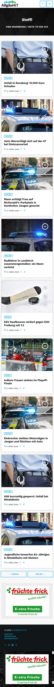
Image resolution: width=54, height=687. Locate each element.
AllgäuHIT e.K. (19, 630)
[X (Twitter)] (5, 645)
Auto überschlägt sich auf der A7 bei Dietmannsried (25, 142)
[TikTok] (9, 645)
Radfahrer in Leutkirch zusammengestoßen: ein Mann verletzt (24, 264)
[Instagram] (13, 645)
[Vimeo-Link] (9, 4)
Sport (8, 317)
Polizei (8, 78)
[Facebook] (16, 645)
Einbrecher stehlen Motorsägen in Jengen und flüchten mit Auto (26, 440)
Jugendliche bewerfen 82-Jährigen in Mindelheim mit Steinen (27, 556)
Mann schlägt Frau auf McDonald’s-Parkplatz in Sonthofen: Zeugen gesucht (22, 203)
